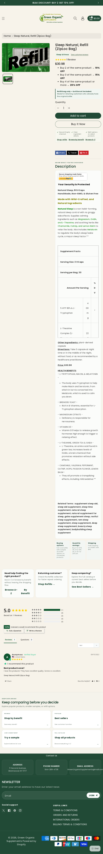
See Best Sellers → (83, 586)
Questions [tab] (25, 639)
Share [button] (9, 681)
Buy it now (78, 124)
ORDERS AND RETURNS (65, 815)
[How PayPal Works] (72, 176)
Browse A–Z (90, 140)
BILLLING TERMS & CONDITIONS (70, 824)
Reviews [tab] (8, 639)
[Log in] (83, 18)
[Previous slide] (4, 3)
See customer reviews (79, 55)
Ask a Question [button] (15, 631)
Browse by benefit (76, 140)
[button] (4, 18)
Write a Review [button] (35, 631)
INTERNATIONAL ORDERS (66, 819)
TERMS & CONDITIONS (65, 810)
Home (7, 35)
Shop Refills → (46, 584)
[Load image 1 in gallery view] (8, 79)
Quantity (60, 102)
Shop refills (62, 140)
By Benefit (25, 591)
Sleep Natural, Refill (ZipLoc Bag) (16, 675)
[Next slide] (98, 3)
